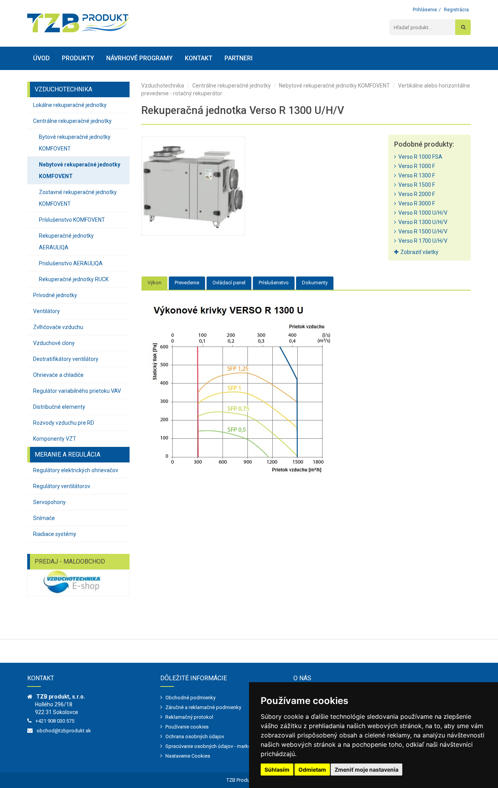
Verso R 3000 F (415, 203)
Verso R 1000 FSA (419, 157)
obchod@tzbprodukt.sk (64, 731)
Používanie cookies (187, 727)
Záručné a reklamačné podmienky (203, 707)
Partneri (238, 58)
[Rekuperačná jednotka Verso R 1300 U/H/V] (193, 186)
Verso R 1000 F (415, 166)
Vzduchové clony (54, 343)
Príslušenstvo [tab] (274, 282)
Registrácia (456, 9)
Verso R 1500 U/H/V (421, 231)
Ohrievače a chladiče (58, 375)
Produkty (78, 58)
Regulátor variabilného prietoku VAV (77, 391)
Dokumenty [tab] (315, 282)
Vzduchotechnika (162, 85)
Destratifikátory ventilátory (65, 359)
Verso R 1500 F (415, 185)
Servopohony (49, 502)
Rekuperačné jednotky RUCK (74, 279)
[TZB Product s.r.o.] (78, 23)
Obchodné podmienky (190, 697)
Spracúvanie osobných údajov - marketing (212, 746)
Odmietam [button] (312, 769)
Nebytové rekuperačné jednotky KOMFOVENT (79, 170)
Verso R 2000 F (415, 194)
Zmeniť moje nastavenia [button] (366, 769)
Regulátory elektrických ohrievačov (75, 470)
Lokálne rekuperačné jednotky (70, 105)
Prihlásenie (425, 9)
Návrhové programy (139, 58)
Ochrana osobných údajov (194, 736)
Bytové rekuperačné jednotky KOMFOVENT (74, 143)
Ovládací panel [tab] (228, 282)
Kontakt (198, 58)
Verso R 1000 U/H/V (421, 213)
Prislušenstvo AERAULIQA (71, 263)
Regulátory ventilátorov (61, 486)
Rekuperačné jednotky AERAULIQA (66, 241)
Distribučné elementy (59, 407)
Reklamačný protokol (189, 717)
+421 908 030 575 (54, 721)
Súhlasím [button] (277, 769)
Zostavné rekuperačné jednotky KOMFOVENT (78, 198)
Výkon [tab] (154, 282)
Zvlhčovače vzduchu (58, 327)
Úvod (41, 58)
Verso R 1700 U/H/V (421, 241)
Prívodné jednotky (55, 295)
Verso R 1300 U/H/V (421, 222)
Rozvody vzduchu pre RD (63, 423)
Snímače (44, 518)
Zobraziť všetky (419, 252)
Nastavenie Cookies (187, 756)
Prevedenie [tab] (187, 282)
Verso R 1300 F (415, 175)
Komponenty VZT (54, 439)
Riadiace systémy (54, 534)
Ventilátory (46, 311)
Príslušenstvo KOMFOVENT (72, 220)
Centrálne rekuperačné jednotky (72, 121)
